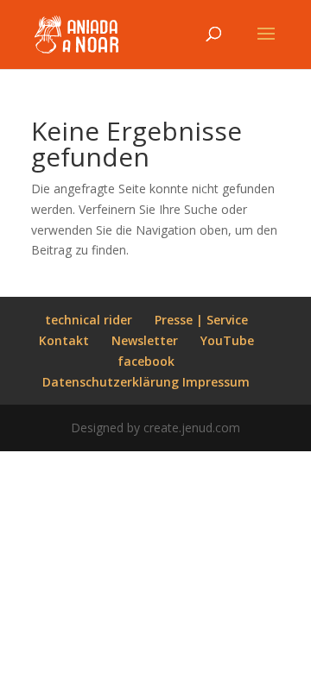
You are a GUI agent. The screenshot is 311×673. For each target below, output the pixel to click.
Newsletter (144, 340)
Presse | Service (201, 319)
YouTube (227, 340)
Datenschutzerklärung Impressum (146, 382)
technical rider (88, 319)
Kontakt (64, 340)
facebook (146, 361)
